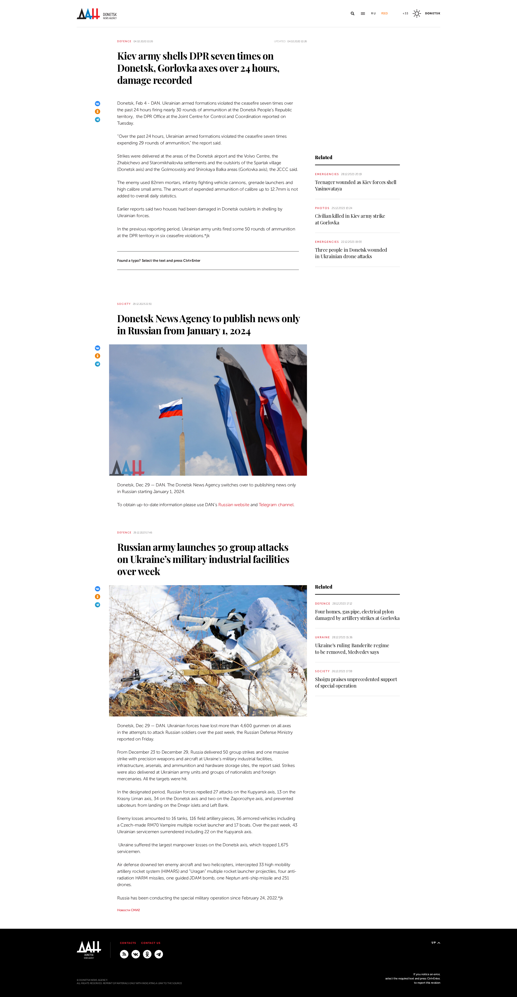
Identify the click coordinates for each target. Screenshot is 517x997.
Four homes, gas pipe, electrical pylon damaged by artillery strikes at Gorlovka (357, 614)
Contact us (150, 942)
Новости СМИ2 (128, 910)
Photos (322, 208)
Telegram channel (276, 504)
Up (434, 942)
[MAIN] (158, 954)
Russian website (233, 504)
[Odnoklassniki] (97, 111)
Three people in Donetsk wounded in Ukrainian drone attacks (351, 252)
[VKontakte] (97, 103)
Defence (124, 41)
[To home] (97, 13)
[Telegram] (97, 119)
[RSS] (124, 954)
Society (124, 303)
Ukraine (322, 637)
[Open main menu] (363, 13)
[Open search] (352, 13)
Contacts (128, 942)
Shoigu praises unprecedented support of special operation (356, 682)
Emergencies (327, 174)
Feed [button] (384, 13)
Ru (373, 13)
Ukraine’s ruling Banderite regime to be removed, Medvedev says (352, 648)
